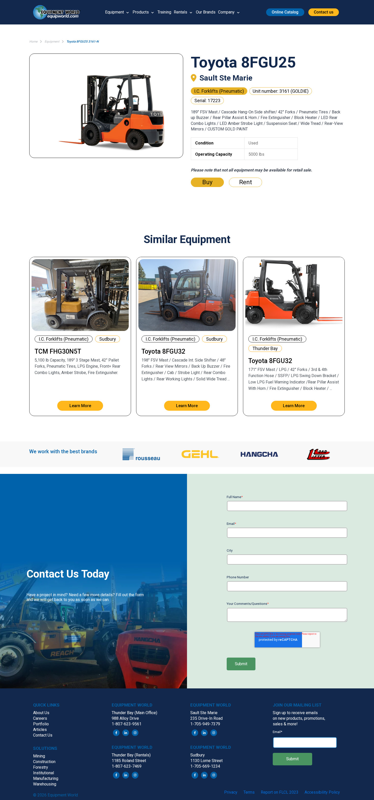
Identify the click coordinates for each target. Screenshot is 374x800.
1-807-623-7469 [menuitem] (126, 766)
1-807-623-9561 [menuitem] (126, 724)
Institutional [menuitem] (43, 772)
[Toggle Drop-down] (127, 12)
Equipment (114, 12)
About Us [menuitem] (41, 712)
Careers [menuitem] (40, 718)
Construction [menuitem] (44, 761)
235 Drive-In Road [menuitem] (206, 718)
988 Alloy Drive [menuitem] (125, 718)
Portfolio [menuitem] (41, 724)
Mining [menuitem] (39, 756)
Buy (207, 182)
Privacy (230, 792)
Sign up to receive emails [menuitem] (295, 712)
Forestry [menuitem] (40, 767)
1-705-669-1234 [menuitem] (205, 766)
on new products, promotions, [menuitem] (299, 718)
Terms (249, 792)
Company (226, 12)
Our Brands (205, 12)
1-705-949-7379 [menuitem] (205, 724)
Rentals (180, 12)
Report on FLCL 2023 (279, 792)
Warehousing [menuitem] (44, 784)
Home (33, 41)
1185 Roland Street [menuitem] (129, 760)
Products (141, 12)
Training (164, 12)
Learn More (80, 405)
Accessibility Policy (322, 792)
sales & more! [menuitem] (285, 724)
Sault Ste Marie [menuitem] (204, 712)
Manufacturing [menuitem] (45, 778)
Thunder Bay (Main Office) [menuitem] (134, 712)
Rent (245, 182)
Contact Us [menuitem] (42, 735)
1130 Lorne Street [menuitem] (206, 760)
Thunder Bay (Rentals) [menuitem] (131, 755)
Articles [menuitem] (40, 729)
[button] (58, 12)
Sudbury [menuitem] (197, 755)
